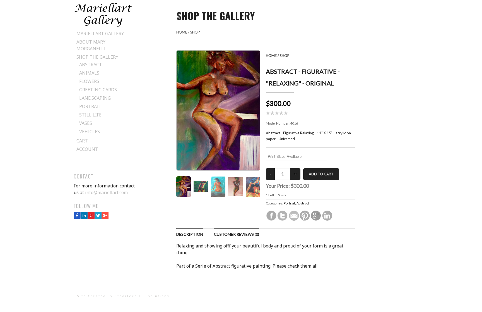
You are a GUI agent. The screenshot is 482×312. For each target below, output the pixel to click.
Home (181, 32)
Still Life (90, 115)
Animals (89, 73)
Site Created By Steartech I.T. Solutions (123, 296)
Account (87, 149)
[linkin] (84, 217)
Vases (85, 123)
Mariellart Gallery (100, 33)
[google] (105, 217)
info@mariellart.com (106, 192)
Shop (195, 32)
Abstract (90, 64)
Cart (82, 141)
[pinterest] (91, 217)
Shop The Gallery (97, 57)
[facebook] (77, 217)
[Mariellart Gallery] (103, 26)
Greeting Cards (98, 90)
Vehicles (89, 131)
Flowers (89, 81)
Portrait (90, 106)
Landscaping (95, 98)
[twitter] (98, 217)
